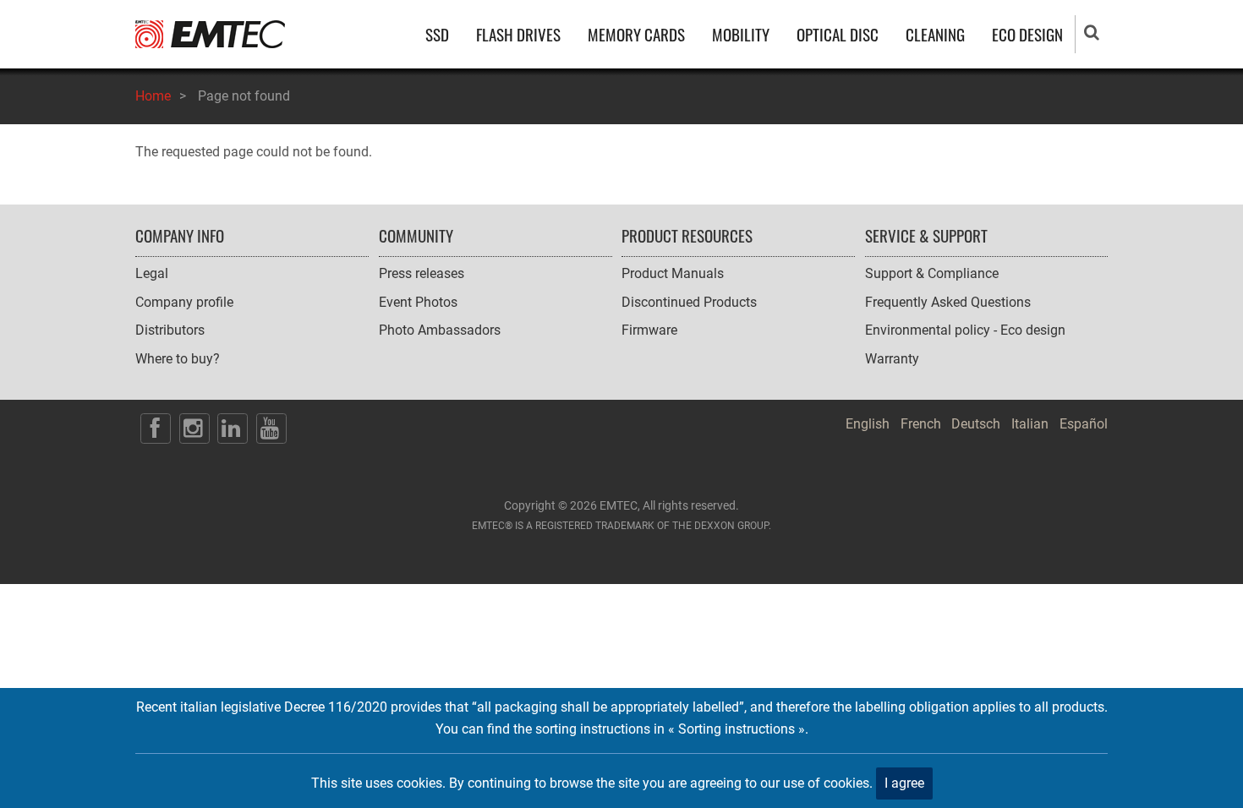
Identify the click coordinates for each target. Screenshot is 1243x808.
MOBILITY (740, 34)
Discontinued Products (689, 302)
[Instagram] (194, 428)
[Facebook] (155, 428)
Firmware (649, 330)
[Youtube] (271, 428)
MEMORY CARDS (636, 34)
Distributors (170, 330)
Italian (1030, 424)
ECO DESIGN (1027, 34)
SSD (437, 34)
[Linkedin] (232, 428)
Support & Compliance (932, 273)
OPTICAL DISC (838, 34)
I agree (904, 783)
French (921, 424)
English (868, 424)
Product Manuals (673, 273)
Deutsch (975, 424)
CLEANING (935, 34)
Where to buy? (177, 359)
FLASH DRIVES (518, 34)
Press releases (421, 273)
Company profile (184, 302)
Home (153, 96)
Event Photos (418, 302)
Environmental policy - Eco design (965, 330)
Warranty (892, 359)
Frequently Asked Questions (948, 302)
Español (1084, 424)
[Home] (210, 33)
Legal (151, 273)
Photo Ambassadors (440, 330)
